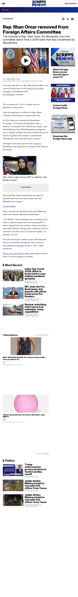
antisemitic (10, 94)
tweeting (9, 123)
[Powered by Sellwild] (46, 453)
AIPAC (39, 126)
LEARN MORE (9, 206)
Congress (8, 19)
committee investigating (15, 245)
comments (37, 143)
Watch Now (70, 4)
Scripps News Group (12, 79)
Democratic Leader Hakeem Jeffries (16, 253)
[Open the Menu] (3, 3)
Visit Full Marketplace (42, 335)
